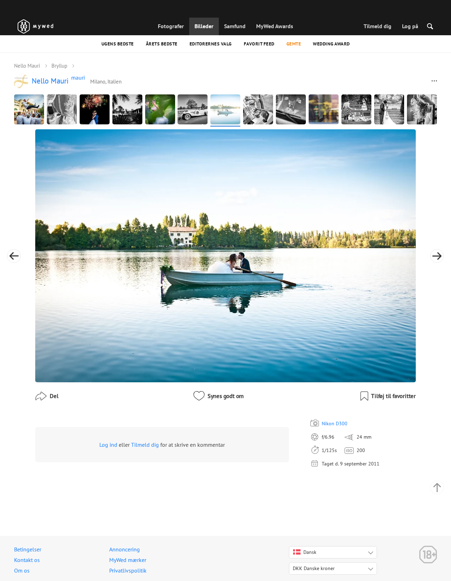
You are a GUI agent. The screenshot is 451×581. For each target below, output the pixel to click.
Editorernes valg (211, 44)
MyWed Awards (274, 26)
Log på (410, 26)
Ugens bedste (117, 44)
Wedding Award (331, 44)
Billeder (204, 26)
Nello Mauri (27, 65)
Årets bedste (162, 44)
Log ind (108, 444)
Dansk (309, 552)
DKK (314, 568)
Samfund (235, 26)
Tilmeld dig (377, 26)
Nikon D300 (334, 423)
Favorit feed (259, 44)
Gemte (293, 44)
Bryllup (59, 65)
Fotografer (171, 26)
